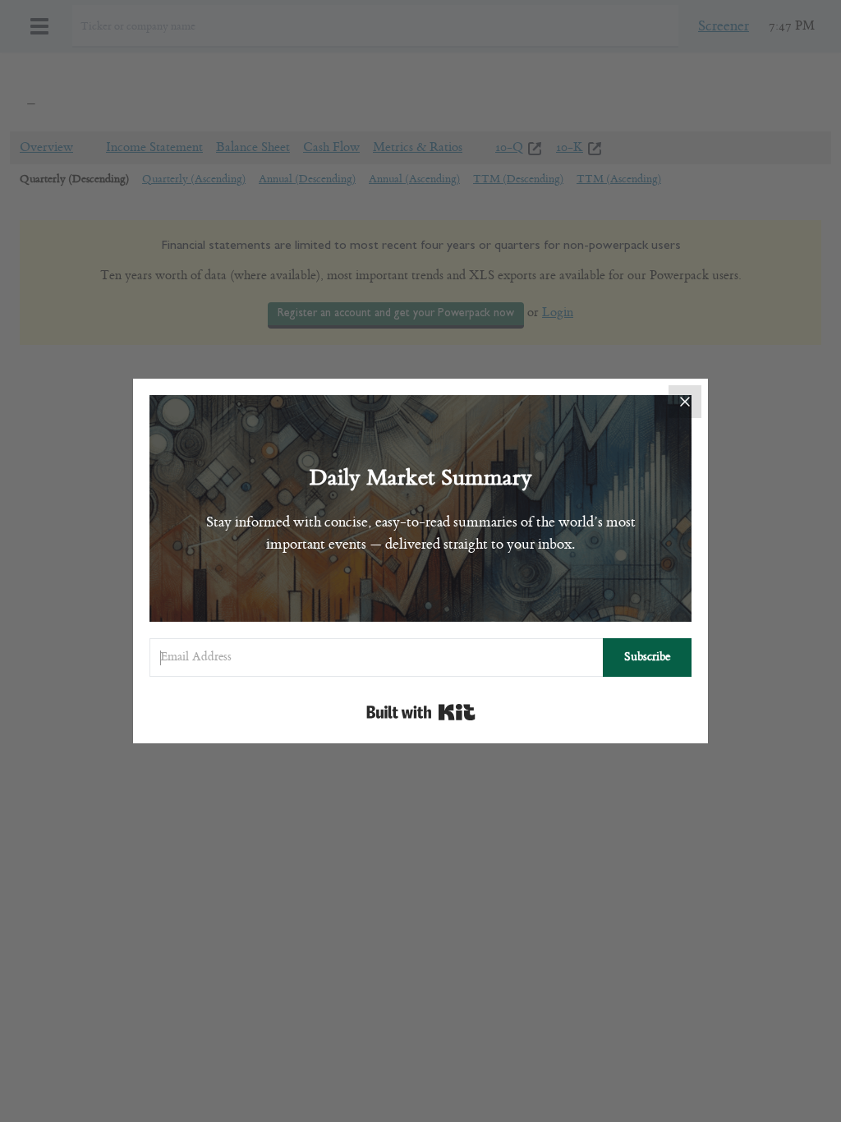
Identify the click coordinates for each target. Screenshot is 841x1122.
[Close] (685, 401)
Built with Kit (421, 712)
